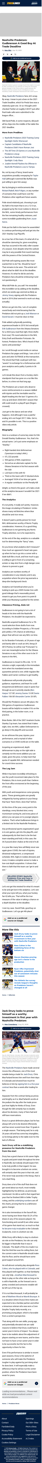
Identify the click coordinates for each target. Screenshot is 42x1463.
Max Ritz (8, 50)
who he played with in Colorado (22, 1268)
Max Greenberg (11, 1024)
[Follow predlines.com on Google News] (36, 919)
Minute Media (12, 1448)
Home (4, 995)
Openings (30, 1418)
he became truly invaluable (13, 1228)
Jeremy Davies (21, 693)
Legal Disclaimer (33, 1434)
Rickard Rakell (8, 190)
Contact (5, 1422)
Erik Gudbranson (9, 329)
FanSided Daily (8, 1426)
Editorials (12, 995)
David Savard (7, 317)
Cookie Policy (7, 1434)
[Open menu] (3, 3)
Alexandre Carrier (22, 696)
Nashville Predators (15, 96)
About (4, 1418)
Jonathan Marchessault (24, 1275)
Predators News (14, 1403)
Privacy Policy (7, 1430)
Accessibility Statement (12, 1438)
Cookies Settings (9, 1442)
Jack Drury (28, 1074)
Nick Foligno (20, 190)
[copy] (15, 54)
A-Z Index (30, 1438)
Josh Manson (31, 313)
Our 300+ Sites (32, 1422)
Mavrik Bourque (30, 1296)
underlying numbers (23, 1200)
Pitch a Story (31, 1426)
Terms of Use (31, 1430)
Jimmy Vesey (8, 295)
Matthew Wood (14, 1296)
